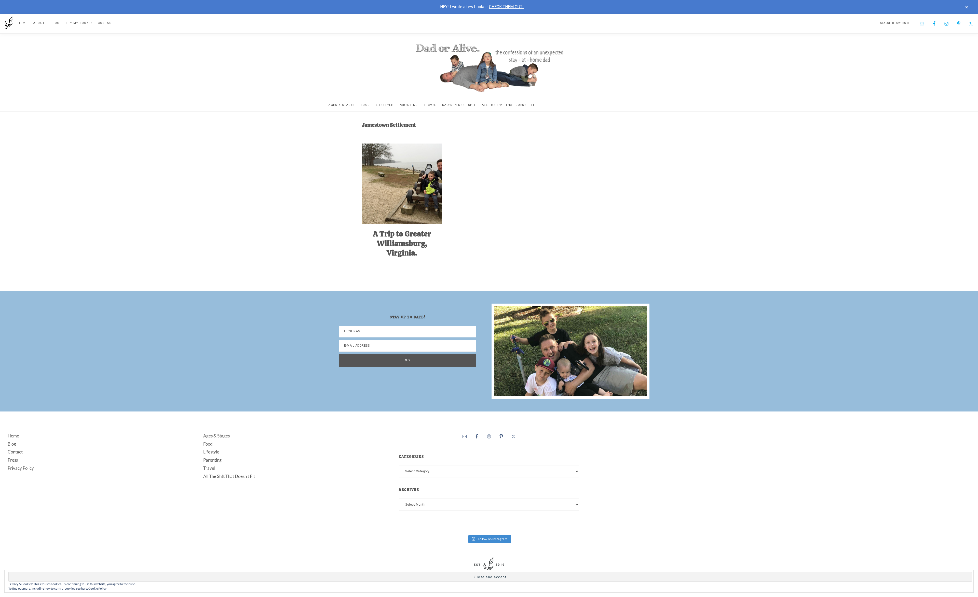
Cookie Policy (97, 588)
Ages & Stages (216, 435)
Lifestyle (211, 451)
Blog (12, 444)
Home (13, 435)
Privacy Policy (21, 468)
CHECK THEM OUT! (506, 6)
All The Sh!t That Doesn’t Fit (229, 476)
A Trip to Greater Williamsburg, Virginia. (402, 243)
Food (208, 444)
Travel (209, 468)
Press (13, 460)
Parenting (212, 460)
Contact (15, 451)
